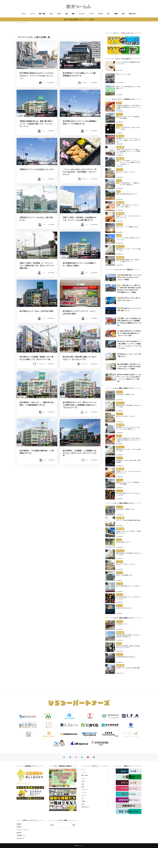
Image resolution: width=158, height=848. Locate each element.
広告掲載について (21, 835)
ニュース (32, 13)
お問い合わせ (132, 13)
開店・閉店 (42, 13)
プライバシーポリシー (23, 830)
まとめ (59, 13)
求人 (108, 13)
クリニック (82, 13)
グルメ (51, 13)
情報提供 (19, 824)
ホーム (24, 13)
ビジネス (100, 13)
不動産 (116, 13)
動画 (73, 13)
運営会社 (19, 832)
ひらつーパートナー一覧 (23, 783)
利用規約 (19, 827)
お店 (66, 13)
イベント (91, 13)
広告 (123, 13)
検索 (74, 825)
